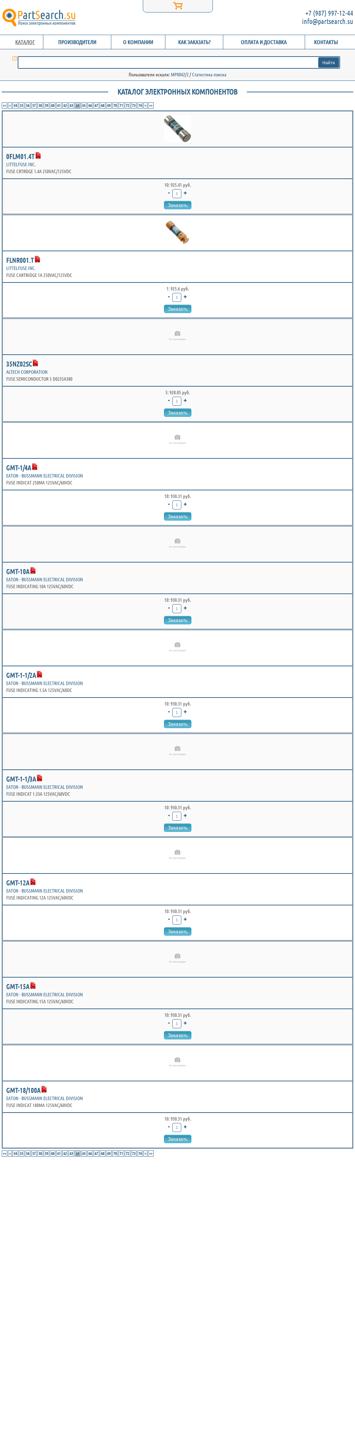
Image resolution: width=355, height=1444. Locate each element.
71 (121, 105)
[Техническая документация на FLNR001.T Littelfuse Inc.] (37, 259)
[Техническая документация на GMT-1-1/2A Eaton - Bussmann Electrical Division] (39, 674)
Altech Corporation (26, 372)
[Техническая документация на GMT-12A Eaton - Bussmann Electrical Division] (32, 881)
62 (65, 105)
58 (40, 105)
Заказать (178, 205)
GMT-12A (17, 883)
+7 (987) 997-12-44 (329, 13)
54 (15, 105)
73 (134, 105)
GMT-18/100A (23, 1090)
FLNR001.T (20, 260)
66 (90, 105)
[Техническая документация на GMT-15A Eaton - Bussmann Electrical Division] (32, 985)
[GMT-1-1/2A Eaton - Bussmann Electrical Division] (177, 648)
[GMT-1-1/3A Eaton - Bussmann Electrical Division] (177, 751)
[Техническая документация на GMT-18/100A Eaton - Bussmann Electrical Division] (44, 1089)
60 (52, 105)
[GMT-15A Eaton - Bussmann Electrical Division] (177, 959)
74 (140, 105)
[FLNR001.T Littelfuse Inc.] (177, 233)
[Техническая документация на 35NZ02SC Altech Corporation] (35, 363)
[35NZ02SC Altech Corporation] (177, 336)
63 (71, 105)
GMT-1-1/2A (21, 675)
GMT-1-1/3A (21, 779)
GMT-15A (17, 986)
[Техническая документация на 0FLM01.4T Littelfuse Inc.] (38, 155)
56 (27, 105)
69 (109, 105)
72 (127, 105)
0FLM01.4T (20, 156)
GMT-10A (17, 571)
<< (4, 105)
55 (21, 105)
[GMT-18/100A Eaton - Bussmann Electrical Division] (177, 1063)
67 (96, 105)
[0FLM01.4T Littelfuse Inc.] (177, 129)
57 (34, 105)
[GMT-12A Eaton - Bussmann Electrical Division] (177, 855)
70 (115, 105)
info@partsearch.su (327, 21)
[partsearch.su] (38, 17)
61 (59, 105)
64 (77, 105)
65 (84, 105)
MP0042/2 (180, 74)
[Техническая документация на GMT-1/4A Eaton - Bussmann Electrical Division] (34, 466)
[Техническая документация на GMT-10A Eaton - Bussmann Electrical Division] (32, 570)
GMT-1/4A (18, 468)
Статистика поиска (209, 74)
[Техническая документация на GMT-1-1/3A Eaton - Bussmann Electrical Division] (39, 778)
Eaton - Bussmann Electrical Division (44, 476)
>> (151, 105)
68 (102, 105)
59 (46, 105)
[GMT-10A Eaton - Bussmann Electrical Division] (177, 544)
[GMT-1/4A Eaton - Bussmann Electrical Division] (177, 440)
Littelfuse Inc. (21, 164)
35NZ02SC (19, 364)
